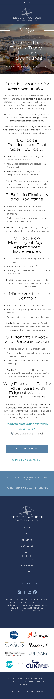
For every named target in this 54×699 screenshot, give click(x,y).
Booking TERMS (36, 681)
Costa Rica (30, 67)
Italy (27, 70)
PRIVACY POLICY (27, 684)
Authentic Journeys (14, 67)
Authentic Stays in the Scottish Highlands (27, 488)
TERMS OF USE (22, 681)
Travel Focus (27, 30)
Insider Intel (42, 67)
